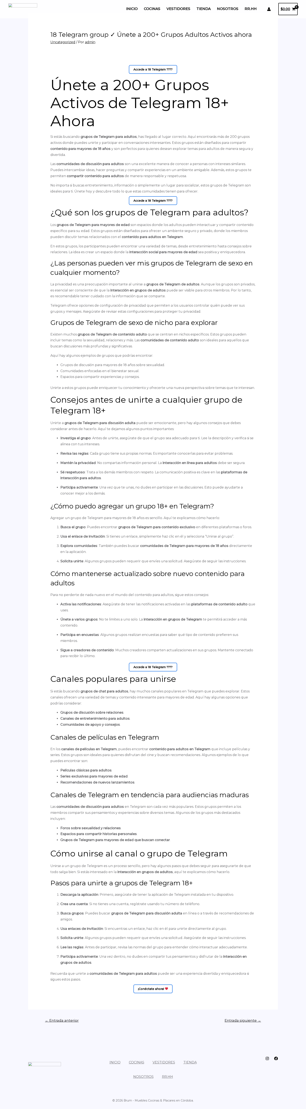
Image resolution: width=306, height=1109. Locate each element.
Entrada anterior (62, 1020)
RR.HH (251, 9)
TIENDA (204, 9)
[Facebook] (276, 1058)
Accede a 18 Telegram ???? (153, 69)
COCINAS (152, 9)
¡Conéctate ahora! (151, 989)
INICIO (132, 9)
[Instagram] (267, 1058)
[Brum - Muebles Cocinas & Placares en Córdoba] (22, 9)
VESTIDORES (178, 9)
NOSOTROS (227, 9)
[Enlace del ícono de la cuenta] (269, 9)
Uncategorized (62, 42)
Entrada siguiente (243, 1020)
